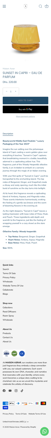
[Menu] (4, 6)
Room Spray (8, 315)
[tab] (9, 133)
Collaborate (8, 289)
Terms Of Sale (9, 273)
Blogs (5, 294)
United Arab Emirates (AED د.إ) (14, 422)
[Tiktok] (22, 390)
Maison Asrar (9, 68)
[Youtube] (10, 390)
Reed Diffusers (9, 311)
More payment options (25, 116)
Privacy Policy (9, 277)
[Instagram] (16, 390)
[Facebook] (4, 390)
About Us (7, 341)
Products (7, 333)
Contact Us (8, 337)
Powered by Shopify (28, 427)
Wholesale (8, 281)
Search (6, 269)
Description (8, 133)
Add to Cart (25, 100)
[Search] (41, 7)
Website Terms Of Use (13, 285)
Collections (8, 307)
